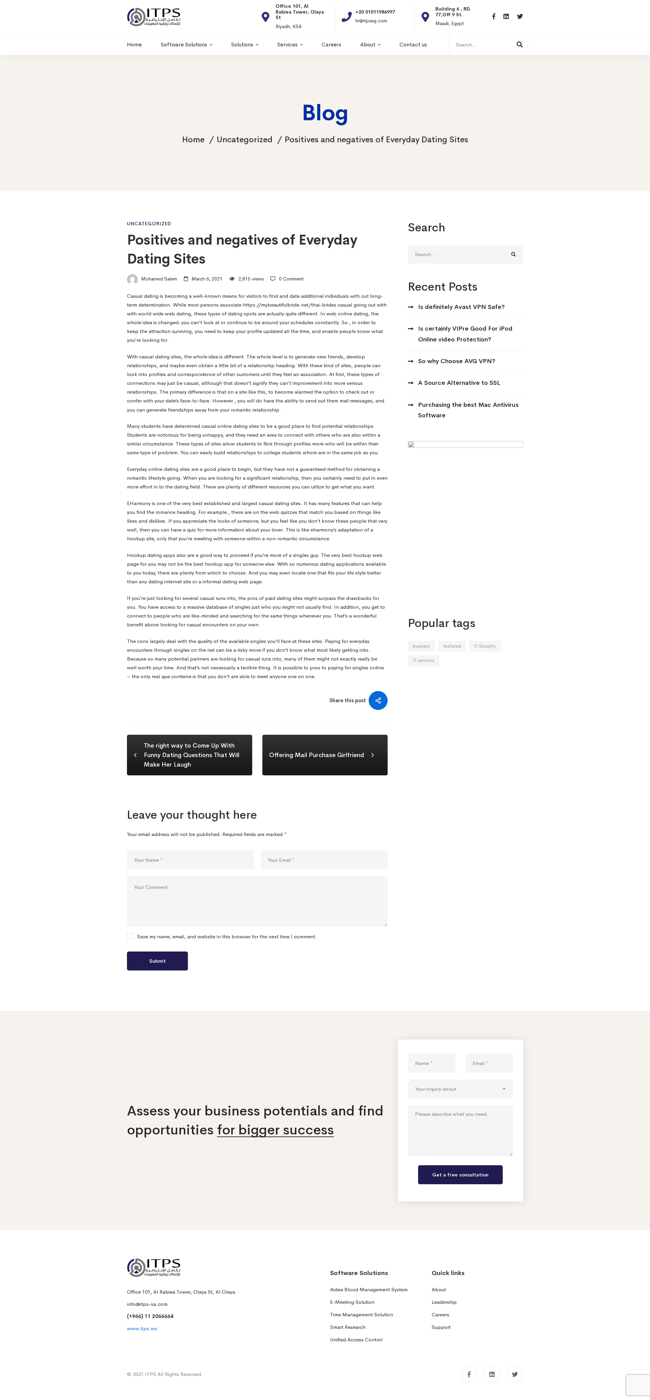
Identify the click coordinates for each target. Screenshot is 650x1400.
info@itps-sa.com (147, 1304)
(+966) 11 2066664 (150, 1316)
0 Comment (291, 279)
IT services (423, 660)
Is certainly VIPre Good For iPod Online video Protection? (465, 334)
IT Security (485, 646)
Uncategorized (245, 139)
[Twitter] (520, 17)
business (421, 646)
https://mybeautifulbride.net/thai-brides (289, 304)
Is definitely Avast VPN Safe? (461, 307)
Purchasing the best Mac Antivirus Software (468, 410)
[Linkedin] (506, 17)
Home (193, 139)
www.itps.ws (142, 1328)
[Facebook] (494, 17)
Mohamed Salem (158, 279)
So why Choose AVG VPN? (456, 361)
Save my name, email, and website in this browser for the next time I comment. (227, 937)
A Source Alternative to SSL (459, 382)
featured (452, 646)
